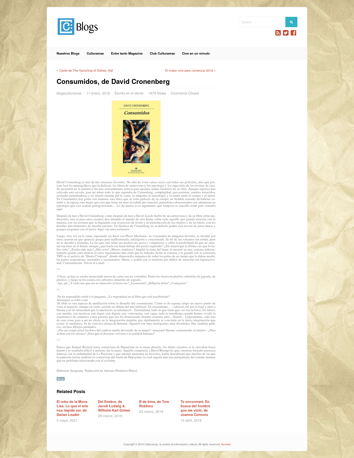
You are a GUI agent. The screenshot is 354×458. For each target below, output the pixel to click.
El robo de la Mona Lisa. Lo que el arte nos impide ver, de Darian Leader (72, 408)
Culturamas (95, 53)
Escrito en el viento (129, 93)
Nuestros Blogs (68, 53)
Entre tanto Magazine (127, 53)
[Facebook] (293, 33)
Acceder (226, 444)
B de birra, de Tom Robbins (154, 403)
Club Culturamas (162, 53)
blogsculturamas (69, 93)
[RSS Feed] (278, 33)
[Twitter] (285, 33)
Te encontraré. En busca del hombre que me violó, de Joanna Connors (195, 408)
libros (61, 379)
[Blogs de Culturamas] (78, 37)
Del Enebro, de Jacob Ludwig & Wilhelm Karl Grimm (114, 406)
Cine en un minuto (196, 53)
